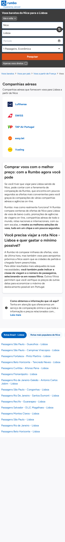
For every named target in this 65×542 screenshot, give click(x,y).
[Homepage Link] (10, 3)
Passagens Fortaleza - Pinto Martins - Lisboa (25, 356)
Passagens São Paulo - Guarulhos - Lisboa (24, 344)
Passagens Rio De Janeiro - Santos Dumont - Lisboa (30, 395)
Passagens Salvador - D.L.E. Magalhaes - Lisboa (27, 407)
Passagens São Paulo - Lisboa (17, 419)
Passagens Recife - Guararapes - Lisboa (23, 401)
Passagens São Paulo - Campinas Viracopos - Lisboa (30, 350)
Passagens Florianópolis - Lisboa (19, 374)
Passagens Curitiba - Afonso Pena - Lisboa (24, 368)
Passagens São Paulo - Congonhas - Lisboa (25, 389)
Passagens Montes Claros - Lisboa (20, 413)
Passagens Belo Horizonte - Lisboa (20, 431)
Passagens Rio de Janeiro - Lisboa (20, 425)
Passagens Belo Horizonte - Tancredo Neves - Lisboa (30, 362)
